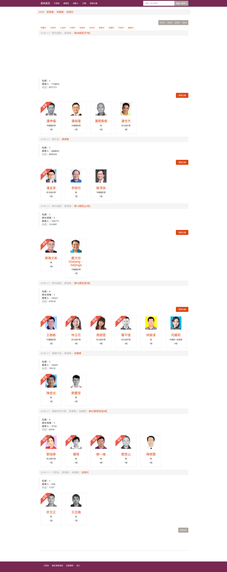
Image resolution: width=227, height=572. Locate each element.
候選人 (75, 3)
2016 (169, 23)
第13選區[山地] (82, 206)
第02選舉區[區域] (98, 411)
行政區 (57, 3)
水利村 (92, 28)
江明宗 (46, 566)
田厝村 (69, 12)
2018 (41, 12)
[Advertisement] (113, 56)
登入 (78, 566)
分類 (84, 3)
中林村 (72, 28)
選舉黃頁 (45, 3)
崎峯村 (101, 28)
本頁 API (183, 530)
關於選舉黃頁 (57, 566)
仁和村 (63, 28)
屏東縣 (50, 12)
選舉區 (66, 3)
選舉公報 (93, 3)
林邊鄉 (60, 12)
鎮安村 (131, 28)
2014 (162, 23)
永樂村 (82, 28)
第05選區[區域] (82, 283)
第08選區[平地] (82, 33)
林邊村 (43, 28)
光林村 (53, 28)
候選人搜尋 (181, 3)
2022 (184, 23)
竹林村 (121, 28)
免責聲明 (69, 566)
